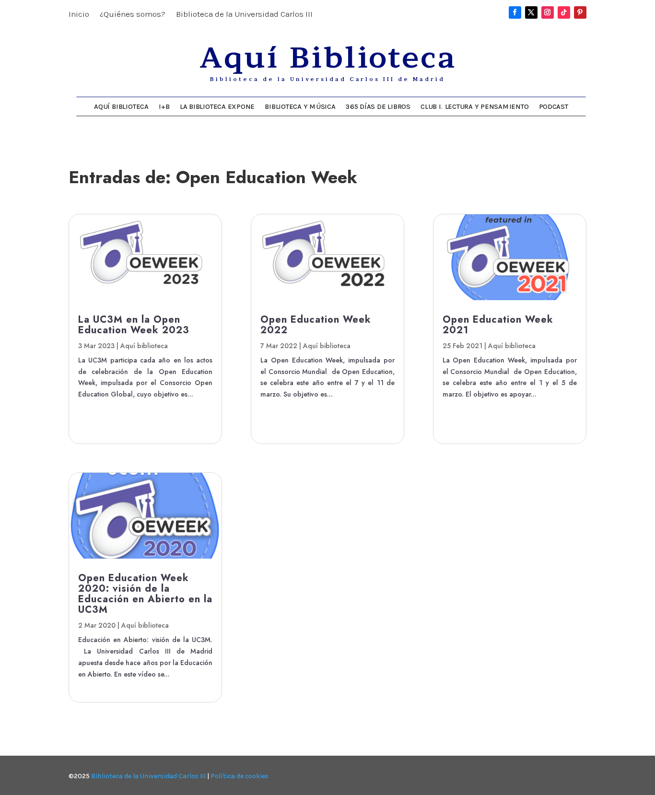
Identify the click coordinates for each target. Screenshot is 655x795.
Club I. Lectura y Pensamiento (474, 106)
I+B (164, 106)
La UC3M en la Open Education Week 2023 (133, 325)
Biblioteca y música (300, 106)
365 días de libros (378, 106)
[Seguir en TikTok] (564, 12)
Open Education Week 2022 (315, 325)
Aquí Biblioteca (121, 106)
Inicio (79, 15)
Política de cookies (240, 776)
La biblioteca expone (217, 106)
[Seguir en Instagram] (547, 12)
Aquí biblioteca (144, 346)
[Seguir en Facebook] (515, 12)
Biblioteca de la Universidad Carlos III (244, 15)
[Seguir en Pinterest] (580, 12)
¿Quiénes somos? (132, 15)
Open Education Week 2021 (498, 325)
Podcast (553, 106)
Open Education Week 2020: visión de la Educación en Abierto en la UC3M (145, 594)
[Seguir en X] (531, 12)
